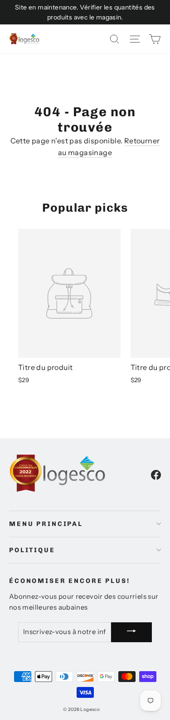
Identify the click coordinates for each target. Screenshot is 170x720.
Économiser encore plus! (69, 581)
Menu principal (46, 524)
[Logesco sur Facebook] (156, 474)
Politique (32, 550)
